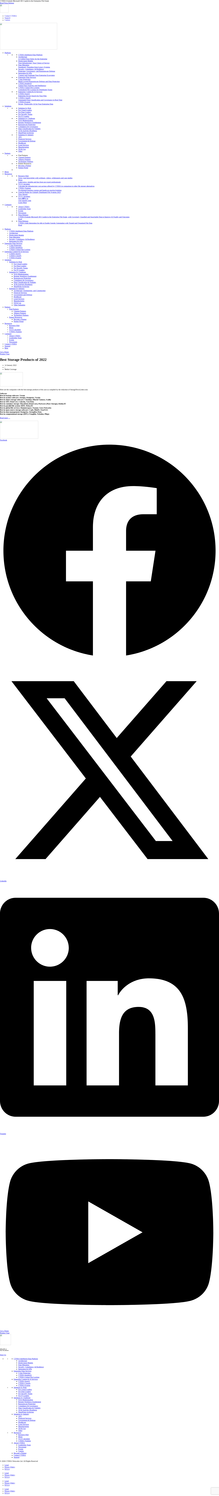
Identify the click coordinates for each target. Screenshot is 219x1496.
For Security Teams (25, 114)
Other (20, 151)
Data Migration (14, 237)
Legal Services (23, 145)
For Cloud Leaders (25, 110)
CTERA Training (15, 332)
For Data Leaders (24, 112)
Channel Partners (24, 157)
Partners (7, 153)
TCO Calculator (15, 330)
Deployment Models (16, 235)
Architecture (13, 233)
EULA (7, 1469)
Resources (8, 174)
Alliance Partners (24, 159)
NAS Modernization (25, 120)
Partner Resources (15, 317)
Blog (6, 348)
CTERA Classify (15, 256)
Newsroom (22, 213)
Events (20, 211)
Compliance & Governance (28, 127)
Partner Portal (23, 168)
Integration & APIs (16, 241)
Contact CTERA (11, 344)
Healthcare (22, 143)
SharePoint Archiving (26, 133)
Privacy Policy (10, 1467)
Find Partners (14, 309)
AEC (20, 137)
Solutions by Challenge (26, 118)
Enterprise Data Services (27, 77)
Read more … (5, 418)
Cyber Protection (15, 245)
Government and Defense (23, 295)
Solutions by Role (24, 108)
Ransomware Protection (26, 125)
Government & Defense (26, 141)
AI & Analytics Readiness (27, 131)
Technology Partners (25, 162)
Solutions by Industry (26, 135)
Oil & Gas (22, 149)
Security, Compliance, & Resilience (22, 239)
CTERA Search (15, 254)
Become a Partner (24, 166)
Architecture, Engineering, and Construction (30, 291)
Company (8, 205)
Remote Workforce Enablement (29, 123)
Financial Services (24, 139)
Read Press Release (7, 3)
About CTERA (23, 207)
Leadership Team (24, 209)
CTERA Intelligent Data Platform (30, 55)
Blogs (7, 172)
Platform (8, 53)
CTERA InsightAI (15, 247)
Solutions (8, 106)
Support (7, 346)
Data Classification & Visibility (29, 129)
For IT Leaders (23, 116)
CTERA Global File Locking (19, 250)
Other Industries (19, 305)
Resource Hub (14, 326)
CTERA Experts (15, 258)
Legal (7, 1465)
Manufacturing (23, 147)
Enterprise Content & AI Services (30, 92)
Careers (21, 1451)
